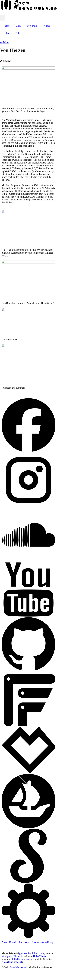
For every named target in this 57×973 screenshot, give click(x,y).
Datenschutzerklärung (43, 942)
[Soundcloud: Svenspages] (28, 561)
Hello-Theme (39, 956)
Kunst (47, 25)
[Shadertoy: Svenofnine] (28, 882)
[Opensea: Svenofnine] (28, 827)
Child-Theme (17, 959)
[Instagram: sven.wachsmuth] (28, 506)
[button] (2, 18)
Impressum (24, 942)
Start (7, 25)
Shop (7, 33)
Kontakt (13, 942)
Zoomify (30, 959)
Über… (20, 33)
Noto (4, 962)
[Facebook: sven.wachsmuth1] (28, 451)
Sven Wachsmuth (18, 967)
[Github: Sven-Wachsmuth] (28, 670)
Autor (4, 942)
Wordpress (7, 956)
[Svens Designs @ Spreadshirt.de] (54, 13)
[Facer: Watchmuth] (28, 725)
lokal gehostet (15, 962)
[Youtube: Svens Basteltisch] (28, 615)
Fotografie (32, 25)
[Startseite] (28, 9)
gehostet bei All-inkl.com (31, 953)
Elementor (18, 956)
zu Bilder (4, 42)
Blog (18, 25)
